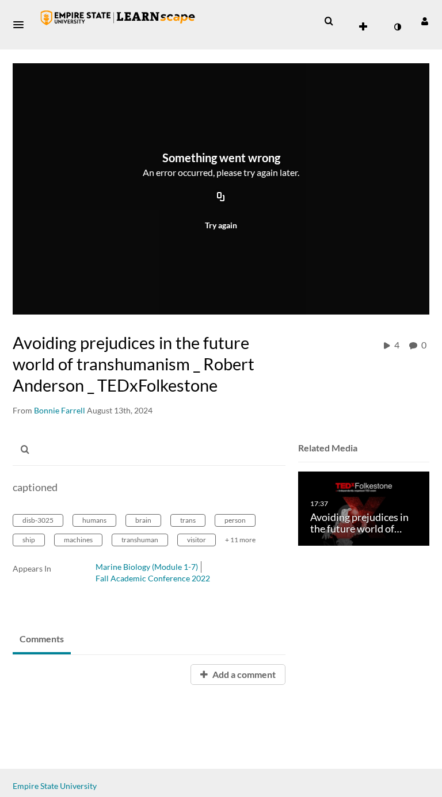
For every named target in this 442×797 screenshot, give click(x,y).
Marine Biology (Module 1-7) (147, 567)
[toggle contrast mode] (397, 27)
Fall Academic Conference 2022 (153, 578)
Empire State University (55, 786)
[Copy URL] (221, 197)
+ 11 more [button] (240, 539)
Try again (221, 225)
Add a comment (243, 674)
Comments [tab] (42, 638)
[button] (22, 25)
